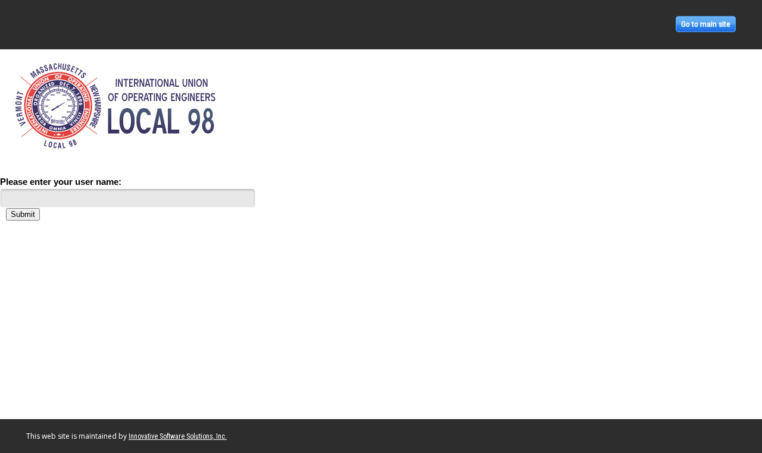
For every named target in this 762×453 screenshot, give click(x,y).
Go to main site (705, 24)
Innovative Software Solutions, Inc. (178, 436)
